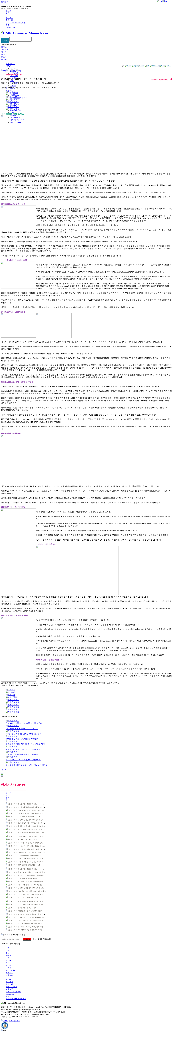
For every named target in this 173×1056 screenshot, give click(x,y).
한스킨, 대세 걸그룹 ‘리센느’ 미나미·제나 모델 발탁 (35, 804)
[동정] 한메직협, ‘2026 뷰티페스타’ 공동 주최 (33, 920)
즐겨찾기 (4, 2)
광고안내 (9, 20)
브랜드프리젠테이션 (18, 98)
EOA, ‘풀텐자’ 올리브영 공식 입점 (29, 817)
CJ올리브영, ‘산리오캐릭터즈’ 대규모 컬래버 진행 (34, 852)
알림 (7, 25)
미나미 (4, 52)
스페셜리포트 (16, 95)
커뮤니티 (9, 975)
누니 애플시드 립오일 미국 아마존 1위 (31, 843)
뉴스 (7, 948)
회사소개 (9, 982)
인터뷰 (8, 965)
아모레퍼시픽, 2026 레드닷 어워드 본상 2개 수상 (34, 914)
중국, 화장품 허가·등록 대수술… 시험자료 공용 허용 (35, 901)
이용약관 (9, 989)
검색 (5, 40)
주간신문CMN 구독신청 (16, 23)
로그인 (8, 11)
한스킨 (4, 57)
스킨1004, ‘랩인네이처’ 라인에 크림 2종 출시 (33, 820)
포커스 (13, 68)
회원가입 (9, 13)
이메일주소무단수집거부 (16, 999)
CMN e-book (11, 27)
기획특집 (9, 973)
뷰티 (12, 81)
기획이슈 (9, 91)
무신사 (4, 59)
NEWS (8, 66)
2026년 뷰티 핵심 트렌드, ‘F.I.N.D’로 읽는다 (32, 930)
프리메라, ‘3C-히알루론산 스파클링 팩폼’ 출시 (33, 875)
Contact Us (10, 994)
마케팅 (8, 955)
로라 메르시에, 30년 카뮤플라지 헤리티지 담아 (33, 927)
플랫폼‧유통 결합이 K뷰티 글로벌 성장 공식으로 (34, 826)
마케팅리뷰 (10, 970)
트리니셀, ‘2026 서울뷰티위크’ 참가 (30, 897)
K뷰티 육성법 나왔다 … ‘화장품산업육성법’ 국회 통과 (36, 885)
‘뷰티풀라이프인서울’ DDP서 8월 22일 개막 (32, 891)
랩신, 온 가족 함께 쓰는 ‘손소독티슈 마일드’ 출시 (34, 924)
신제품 (8, 960)
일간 (7, 795)
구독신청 (27, 939)
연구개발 (14, 73)
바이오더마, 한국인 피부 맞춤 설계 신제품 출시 (34, 813)
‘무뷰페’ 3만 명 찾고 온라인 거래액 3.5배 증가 (33, 810)
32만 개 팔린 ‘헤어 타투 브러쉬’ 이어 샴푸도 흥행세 (35, 823)
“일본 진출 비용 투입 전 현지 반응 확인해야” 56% (34, 911)
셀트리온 (4, 49)
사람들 (13, 86)
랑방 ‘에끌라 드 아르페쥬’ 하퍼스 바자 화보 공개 (34, 832)
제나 (3, 54)
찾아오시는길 (11, 987)
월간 (7, 800)
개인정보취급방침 (13, 992)
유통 (7, 958)
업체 (7, 953)
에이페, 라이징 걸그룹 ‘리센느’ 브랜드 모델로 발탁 (35, 829)
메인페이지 (10, 64)
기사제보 (9, 18)
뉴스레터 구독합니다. (43, 939)
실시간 (8, 793)
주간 (7, 798)
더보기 (4, 770)
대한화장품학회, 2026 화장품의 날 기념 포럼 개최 (34, 807)
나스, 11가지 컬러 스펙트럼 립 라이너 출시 (32, 858)
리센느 (4, 47)
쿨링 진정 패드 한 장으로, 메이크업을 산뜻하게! (34, 872)
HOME (8, 979)
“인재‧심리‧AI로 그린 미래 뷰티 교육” (31, 917)
